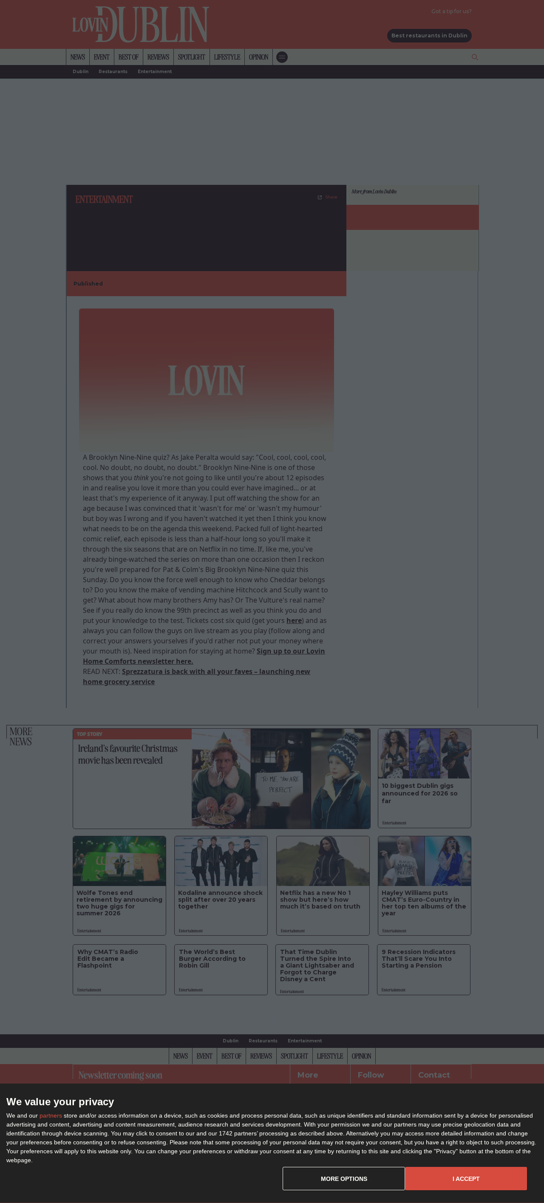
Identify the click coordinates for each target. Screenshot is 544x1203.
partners (51, 1115)
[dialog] (272, 1143)
